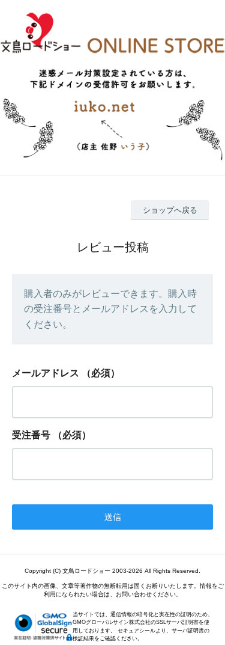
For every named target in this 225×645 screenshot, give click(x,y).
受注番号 (31, 435)
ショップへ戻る (170, 210)
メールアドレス (45, 373)
